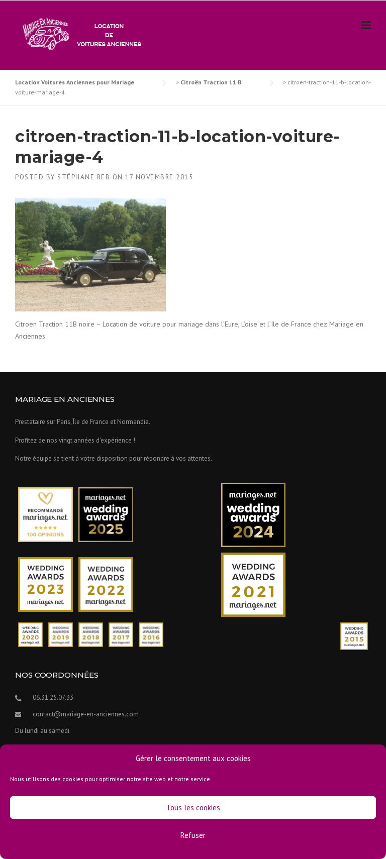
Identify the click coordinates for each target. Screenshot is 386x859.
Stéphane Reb (83, 177)
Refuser (193, 835)
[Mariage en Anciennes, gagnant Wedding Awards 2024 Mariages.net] (253, 514)
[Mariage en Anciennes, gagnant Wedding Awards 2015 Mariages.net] (354, 635)
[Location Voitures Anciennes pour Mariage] (79, 33)
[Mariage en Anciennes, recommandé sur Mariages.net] (45, 514)
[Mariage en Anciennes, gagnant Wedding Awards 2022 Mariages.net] (105, 584)
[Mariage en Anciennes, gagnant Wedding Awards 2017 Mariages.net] (121, 633)
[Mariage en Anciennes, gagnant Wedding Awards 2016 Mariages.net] (151, 633)
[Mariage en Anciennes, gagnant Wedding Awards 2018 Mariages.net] (90, 633)
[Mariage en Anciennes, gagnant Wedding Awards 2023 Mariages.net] (45, 584)
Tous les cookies (193, 807)
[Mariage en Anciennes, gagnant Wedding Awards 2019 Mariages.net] (60, 633)
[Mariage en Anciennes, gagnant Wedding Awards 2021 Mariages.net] (253, 584)
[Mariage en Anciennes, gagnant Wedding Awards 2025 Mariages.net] (105, 514)
